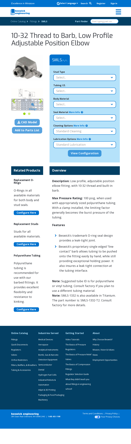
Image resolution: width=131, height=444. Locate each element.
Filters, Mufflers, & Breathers (24, 365)
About (96, 333)
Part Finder (81, 21)
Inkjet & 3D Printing (46, 390)
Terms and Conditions (93, 413)
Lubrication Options (70, 139)
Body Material (61, 98)
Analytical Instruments (48, 349)
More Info (74, 112)
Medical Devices (45, 339)
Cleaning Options (69, 125)
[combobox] (104, 21)
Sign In (114, 3)
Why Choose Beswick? (102, 339)
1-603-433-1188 (54, 416)
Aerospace (43, 344)
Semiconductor (45, 364)
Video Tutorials (72, 339)
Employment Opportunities (105, 360)
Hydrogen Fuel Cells (47, 374)
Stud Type (59, 72)
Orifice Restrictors (19, 360)
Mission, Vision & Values (103, 349)
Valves (14, 355)
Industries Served (48, 333)
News (95, 355)
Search (84, 3)
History (96, 344)
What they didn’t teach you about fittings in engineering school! (78, 384)
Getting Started (75, 333)
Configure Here (26, 212)
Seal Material (66, 112)
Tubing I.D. (59, 85)
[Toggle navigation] (118, 12)
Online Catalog (19, 333)
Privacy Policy (111, 413)
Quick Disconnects (19, 344)
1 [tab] (24, 114)
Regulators (16, 349)
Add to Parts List (27, 130)
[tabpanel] (27, 99)
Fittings (14, 339)
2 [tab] (29, 114)
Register (101, 3)
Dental (41, 369)
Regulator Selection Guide (77, 374)
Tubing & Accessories (21, 370)
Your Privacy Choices (110, 416)
